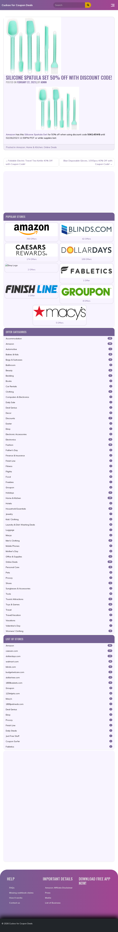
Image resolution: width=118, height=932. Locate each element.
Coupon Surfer (58, 741)
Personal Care (58, 567)
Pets (58, 572)
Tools (58, 594)
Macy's (58, 699)
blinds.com (58, 667)
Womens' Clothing (58, 631)
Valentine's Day (58, 625)
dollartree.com (58, 677)
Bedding (58, 375)
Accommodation (58, 338)
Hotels (58, 503)
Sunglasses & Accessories (58, 588)
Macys (58, 535)
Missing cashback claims (21, 892)
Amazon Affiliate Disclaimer (59, 887)
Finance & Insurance (58, 455)
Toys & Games (58, 604)
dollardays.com (58, 656)
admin (44, 82)
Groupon (58, 487)
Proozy (58, 578)
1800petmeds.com (58, 704)
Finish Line (58, 461)
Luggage (58, 530)
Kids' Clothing (58, 519)
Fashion (58, 445)
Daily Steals (58, 730)
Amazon (20, 147)
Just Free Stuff (58, 736)
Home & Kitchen (34, 147)
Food (58, 477)
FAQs (11, 887)
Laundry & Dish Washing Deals (58, 524)
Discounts (58, 418)
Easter (58, 423)
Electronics (58, 439)
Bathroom (58, 365)
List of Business (52, 903)
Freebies (58, 482)
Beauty (58, 370)
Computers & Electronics (58, 397)
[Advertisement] (59, 191)
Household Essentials (58, 508)
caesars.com (58, 651)
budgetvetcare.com (58, 672)
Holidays (58, 493)
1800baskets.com (58, 683)
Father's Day (58, 450)
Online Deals (50, 147)
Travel (58, 610)
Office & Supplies (58, 556)
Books (58, 381)
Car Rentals (58, 386)
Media (48, 897)
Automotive (58, 349)
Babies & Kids (58, 354)
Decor (58, 413)
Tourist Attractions (58, 599)
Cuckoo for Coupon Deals (17, 5)
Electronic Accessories (58, 434)
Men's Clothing (58, 540)
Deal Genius (58, 407)
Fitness (58, 466)
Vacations (58, 620)
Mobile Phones (58, 546)
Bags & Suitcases (58, 360)
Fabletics (58, 746)
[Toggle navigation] (112, 5)
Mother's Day (58, 551)
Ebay (58, 429)
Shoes (58, 583)
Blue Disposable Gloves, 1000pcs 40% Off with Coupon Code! (87, 162)
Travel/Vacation (58, 615)
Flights (58, 471)
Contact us (14, 903)
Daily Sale (58, 402)
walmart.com (58, 661)
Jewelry (58, 514)
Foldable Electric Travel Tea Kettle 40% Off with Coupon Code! (29, 162)
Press (47, 892)
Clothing (58, 391)
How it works (15, 897)
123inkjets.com (58, 693)
